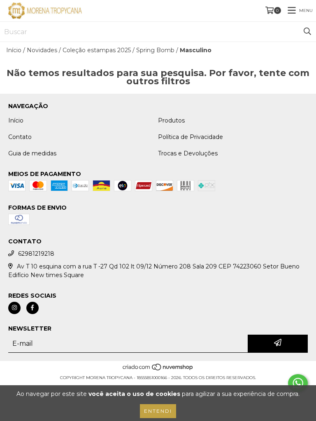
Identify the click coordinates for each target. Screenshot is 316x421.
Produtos (171, 120)
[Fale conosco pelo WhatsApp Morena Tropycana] (298, 383)
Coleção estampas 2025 (97, 50)
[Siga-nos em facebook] (32, 308)
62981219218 (36, 253)
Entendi (158, 411)
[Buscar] (307, 31)
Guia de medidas (32, 153)
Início (13, 50)
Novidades (42, 50)
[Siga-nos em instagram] (14, 308)
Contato (20, 137)
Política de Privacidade (190, 137)
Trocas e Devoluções (188, 153)
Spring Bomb (155, 50)
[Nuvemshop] (158, 369)
